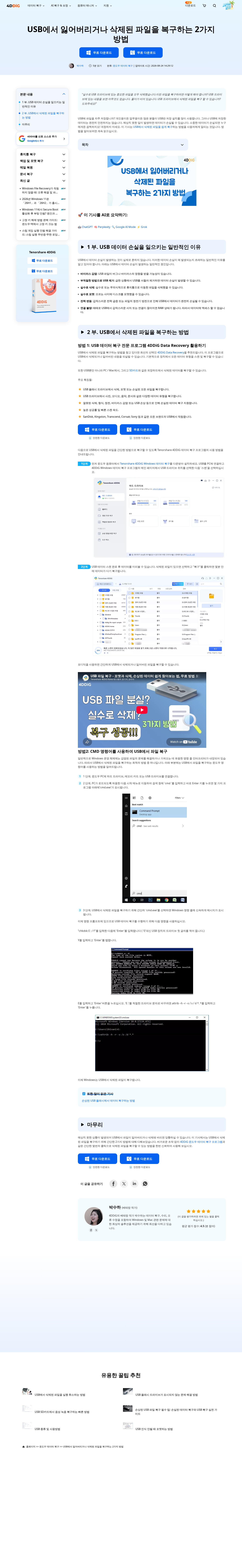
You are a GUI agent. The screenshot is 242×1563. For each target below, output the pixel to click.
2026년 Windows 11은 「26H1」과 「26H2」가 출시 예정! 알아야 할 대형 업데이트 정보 (39, 201)
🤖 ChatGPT (85, 227)
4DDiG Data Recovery (170, 352)
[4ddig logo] (13, 5)
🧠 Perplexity (102, 227)
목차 (85, 145)
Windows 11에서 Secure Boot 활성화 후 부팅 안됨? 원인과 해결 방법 (40, 211)
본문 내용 (26, 94)
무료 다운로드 (102, 53)
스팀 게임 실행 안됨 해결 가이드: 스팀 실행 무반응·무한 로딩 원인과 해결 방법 (40, 232)
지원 (106, 5)
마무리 (26, 124)
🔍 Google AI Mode (124, 227)
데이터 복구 (34, 5)
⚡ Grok (142, 227)
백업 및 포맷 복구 (31, 161)
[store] (204, 5)
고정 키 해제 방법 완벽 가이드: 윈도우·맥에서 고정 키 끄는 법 (40, 222)
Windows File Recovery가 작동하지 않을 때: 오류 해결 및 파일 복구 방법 (40, 190)
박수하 (80, 65)
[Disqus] (121, 1299)
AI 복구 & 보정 (59, 5)
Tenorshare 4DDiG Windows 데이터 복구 (145, 463)
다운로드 (190, 4)
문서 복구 (26, 174)
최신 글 (25, 180)
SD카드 (133, 370)
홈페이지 (30, 1446)
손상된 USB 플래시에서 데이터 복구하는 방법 (108, 1100)
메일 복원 (26, 167)
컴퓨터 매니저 (86, 5)
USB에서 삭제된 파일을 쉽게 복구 (153, 127)
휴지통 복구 (28, 154)
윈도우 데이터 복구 (123, 65)
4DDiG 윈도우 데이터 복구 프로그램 (201, 1142)
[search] (214, 6)
